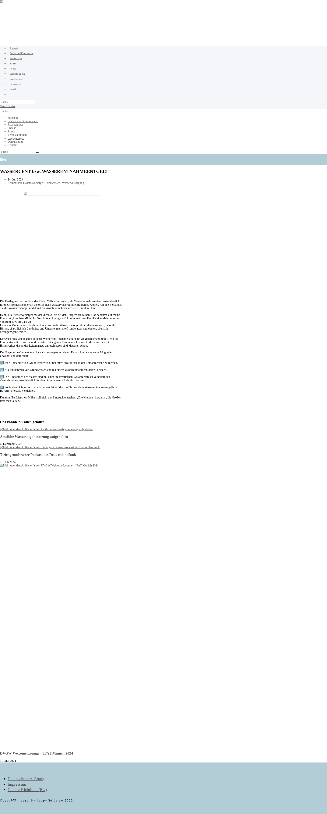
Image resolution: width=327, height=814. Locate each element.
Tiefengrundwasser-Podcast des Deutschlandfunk (38, 455)
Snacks (12, 128)
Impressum (17, 784)
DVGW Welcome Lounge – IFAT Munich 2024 (36, 753)
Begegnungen (16, 138)
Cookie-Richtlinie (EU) (27, 789)
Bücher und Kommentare (23, 121)
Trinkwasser (52, 182)
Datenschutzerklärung (26, 778)
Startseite (13, 117)
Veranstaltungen (17, 134)
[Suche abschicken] (37, 152)
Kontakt (12, 145)
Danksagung (15, 141)
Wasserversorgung (73, 182)
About (11, 131)
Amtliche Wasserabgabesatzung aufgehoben (34, 437)
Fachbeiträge (15, 124)
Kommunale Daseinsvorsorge (25, 182)
